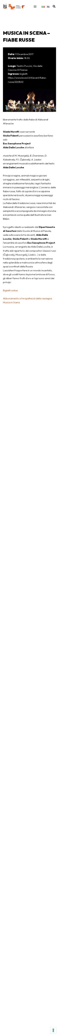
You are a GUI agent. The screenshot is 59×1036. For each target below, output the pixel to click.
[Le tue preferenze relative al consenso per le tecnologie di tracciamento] (53, 1030)
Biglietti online (10, 290)
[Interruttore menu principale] (35, 6)
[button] (54, 6)
